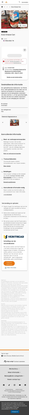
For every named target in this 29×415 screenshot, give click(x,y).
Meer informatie (11, 267)
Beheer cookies (9, 407)
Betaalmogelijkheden (10, 182)
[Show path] (7, 7)
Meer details (7, 166)
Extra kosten (7, 177)
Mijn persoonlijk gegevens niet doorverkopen (14, 390)
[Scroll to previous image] (3, 122)
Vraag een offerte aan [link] (9, 263)
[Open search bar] (19, 2)
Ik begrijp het (15, 411)
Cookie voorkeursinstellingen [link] (14, 392)
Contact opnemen (19, 361)
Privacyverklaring (9, 389)
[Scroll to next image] (26, 122)
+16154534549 (8, 195)
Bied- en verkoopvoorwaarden (12, 153)
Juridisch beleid (18, 389)
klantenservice (17, 63)
